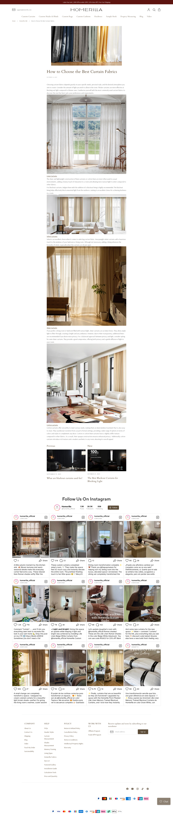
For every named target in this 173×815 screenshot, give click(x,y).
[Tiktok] (142, 788)
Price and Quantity (50, 776)
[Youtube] (132, 788)
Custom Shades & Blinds (48, 16)
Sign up (143, 732)
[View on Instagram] (45, 517)
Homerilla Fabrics (50, 757)
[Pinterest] (147, 788)
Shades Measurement (49, 743)
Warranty (67, 747)
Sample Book (111, 16)
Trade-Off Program (94, 735)
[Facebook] (127, 788)
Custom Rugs (67, 16)
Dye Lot (47, 761)
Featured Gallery (50, 765)
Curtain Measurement (49, 737)
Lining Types (48, 753)
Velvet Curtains (52, 236)
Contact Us (28, 732)
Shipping (27, 736)
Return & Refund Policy (72, 728)
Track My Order (29, 747)
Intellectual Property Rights (73, 743)
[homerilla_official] (16, 517)
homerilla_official (27, 516)
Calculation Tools (50, 772)
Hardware (98, 16)
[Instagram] (137, 788)
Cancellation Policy (70, 732)
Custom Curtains (28, 16)
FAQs (46, 728)
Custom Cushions (83, 16)
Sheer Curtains (52, 328)
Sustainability (29, 751)
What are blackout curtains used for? (64, 478)
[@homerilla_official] (57, 507)
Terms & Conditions (71, 740)
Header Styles (49, 732)
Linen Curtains (52, 176)
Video (149, 16)
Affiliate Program (94, 731)
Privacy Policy (69, 736)
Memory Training (50, 749)
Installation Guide (50, 768)
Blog (141, 16)
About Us (27, 728)
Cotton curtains (52, 425)
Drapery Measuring (128, 16)
